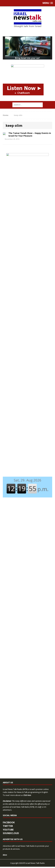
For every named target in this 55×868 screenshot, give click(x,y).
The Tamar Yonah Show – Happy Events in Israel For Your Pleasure (29, 134)
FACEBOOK (9, 822)
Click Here (27, 795)
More (5, 855)
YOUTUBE (8, 829)
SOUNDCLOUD (11, 833)
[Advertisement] (27, 218)
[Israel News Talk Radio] (27, 18)
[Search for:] (27, 104)
